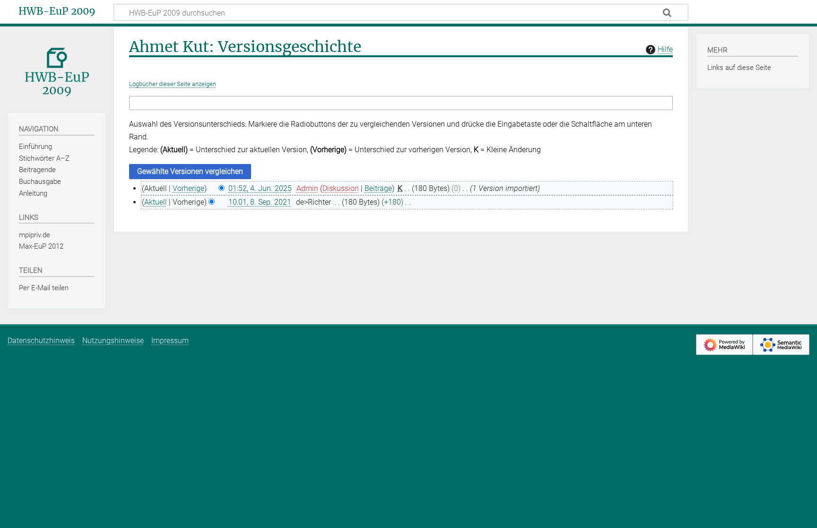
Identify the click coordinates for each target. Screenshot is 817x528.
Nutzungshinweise (113, 340)
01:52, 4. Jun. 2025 (260, 188)
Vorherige (188, 188)
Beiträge (378, 188)
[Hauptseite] (57, 68)
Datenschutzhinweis (41, 340)
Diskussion (340, 188)
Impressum (170, 340)
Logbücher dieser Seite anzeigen (172, 83)
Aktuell (155, 202)
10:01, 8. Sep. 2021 (259, 202)
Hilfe (665, 49)
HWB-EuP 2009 (57, 11)
